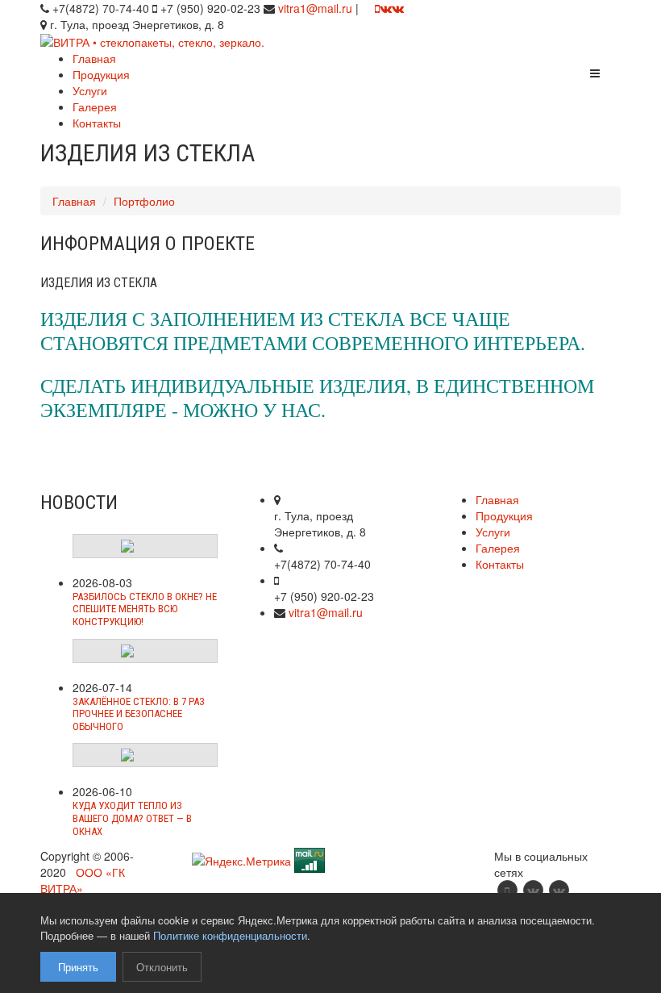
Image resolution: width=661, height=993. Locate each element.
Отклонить (162, 966)
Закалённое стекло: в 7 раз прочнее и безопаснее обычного (139, 713)
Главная (94, 58)
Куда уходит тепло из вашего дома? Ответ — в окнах (132, 818)
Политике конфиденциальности (230, 935)
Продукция (101, 74)
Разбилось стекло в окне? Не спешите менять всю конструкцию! (145, 609)
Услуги (90, 90)
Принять (78, 966)
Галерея (95, 106)
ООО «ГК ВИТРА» (82, 880)
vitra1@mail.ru (315, 8)
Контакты (97, 123)
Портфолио (144, 201)
